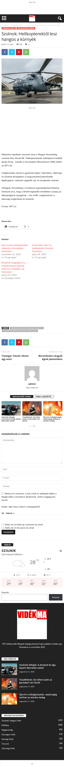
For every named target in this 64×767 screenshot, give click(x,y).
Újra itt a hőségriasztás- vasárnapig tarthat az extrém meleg (52, 419)
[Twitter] (12, 52)
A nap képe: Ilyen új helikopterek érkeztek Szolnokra (42, 248)
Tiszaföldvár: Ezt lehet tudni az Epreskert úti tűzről (31, 419)
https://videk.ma (32, 388)
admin (32, 383)
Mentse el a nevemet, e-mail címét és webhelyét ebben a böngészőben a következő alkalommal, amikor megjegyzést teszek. (29, 496)
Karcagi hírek (8, 739)
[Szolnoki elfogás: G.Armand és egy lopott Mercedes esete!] (11, 408)
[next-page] (33, 426)
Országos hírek (16, 25)
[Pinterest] (19, 52)
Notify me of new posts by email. (19, 528)
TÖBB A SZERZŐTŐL (43, 396)
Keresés (5, 592)
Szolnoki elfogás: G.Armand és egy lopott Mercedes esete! (11, 419)
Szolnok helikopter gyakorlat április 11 (27, 328)
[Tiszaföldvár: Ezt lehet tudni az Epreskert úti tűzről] (32, 408)
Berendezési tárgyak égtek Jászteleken (50, 357)
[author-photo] (32, 373)
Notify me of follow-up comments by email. (24, 524)
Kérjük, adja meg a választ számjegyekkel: (21, 507)
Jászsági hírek (8, 748)
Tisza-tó (5, 744)
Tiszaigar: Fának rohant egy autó (15, 357)
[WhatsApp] (26, 52)
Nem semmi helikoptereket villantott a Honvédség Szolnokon (15, 248)
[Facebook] (5, 52)
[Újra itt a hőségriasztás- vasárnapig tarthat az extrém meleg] (52, 408)
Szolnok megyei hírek (26, 28)
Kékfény (5, 725)
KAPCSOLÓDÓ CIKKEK (22, 396)
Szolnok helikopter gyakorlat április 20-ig (20, 331)
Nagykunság (7, 730)
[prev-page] (30, 426)
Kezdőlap (5, 25)
